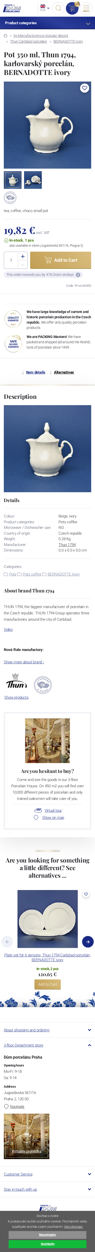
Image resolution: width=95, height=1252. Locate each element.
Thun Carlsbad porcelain (28, 41)
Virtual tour (53, 810)
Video (8, 629)
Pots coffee (32, 574)
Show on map (53, 817)
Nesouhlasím (47, 1235)
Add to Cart (47, 984)
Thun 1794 (67, 544)
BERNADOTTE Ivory (68, 41)
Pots (12, 574)
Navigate (17, 1106)
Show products (16, 697)
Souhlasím (47, 1244)
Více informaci (73, 1227)
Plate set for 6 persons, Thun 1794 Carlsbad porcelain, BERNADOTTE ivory (47, 957)
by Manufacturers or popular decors (41, 36)
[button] (84, 88)
